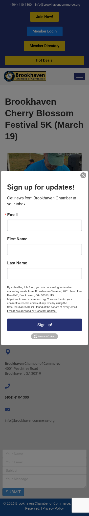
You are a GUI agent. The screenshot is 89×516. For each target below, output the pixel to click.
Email (12, 215)
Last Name (17, 263)
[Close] (83, 175)
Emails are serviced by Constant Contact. (32, 311)
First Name (17, 239)
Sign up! (44, 325)
